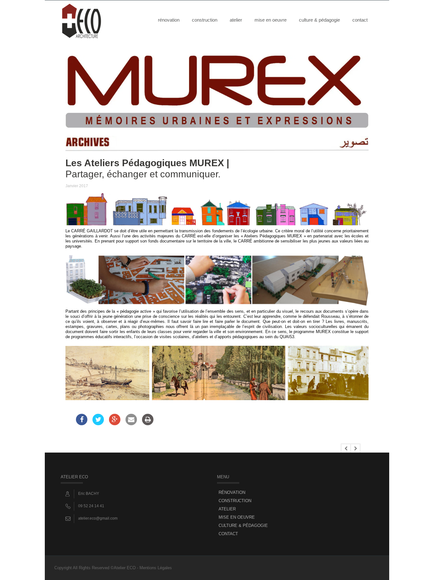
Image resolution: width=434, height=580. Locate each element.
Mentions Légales (155, 567)
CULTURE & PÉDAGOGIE (319, 20)
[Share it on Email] (131, 423)
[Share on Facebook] (81, 423)
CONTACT (360, 20)
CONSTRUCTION (204, 20)
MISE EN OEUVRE (270, 20)
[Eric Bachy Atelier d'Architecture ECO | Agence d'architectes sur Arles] (81, 19)
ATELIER (236, 20)
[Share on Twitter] (98, 423)
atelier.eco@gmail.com (98, 518)
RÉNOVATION (169, 20)
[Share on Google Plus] (114, 423)
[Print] (147, 423)
